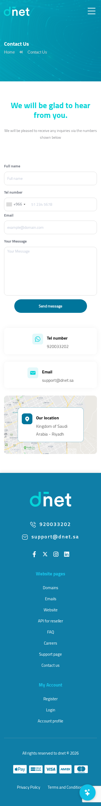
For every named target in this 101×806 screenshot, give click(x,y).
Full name (12, 166)
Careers (50, 643)
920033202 (58, 346)
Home (9, 53)
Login (50, 710)
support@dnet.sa (58, 380)
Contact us (50, 665)
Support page (50, 654)
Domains (50, 588)
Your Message (15, 241)
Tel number (13, 192)
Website (51, 610)
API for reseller (50, 621)
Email (8, 215)
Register (50, 699)
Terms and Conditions (66, 787)
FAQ (50, 632)
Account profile (50, 721)
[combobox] (15, 204)
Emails (50, 599)
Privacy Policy (28, 787)
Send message (50, 306)
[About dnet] (50, 498)
